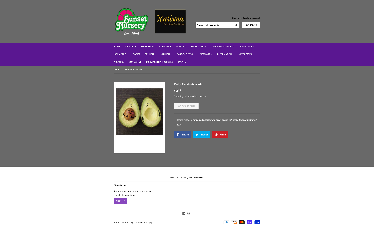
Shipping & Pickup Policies (192, 177)
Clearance (165, 46)
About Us (119, 62)
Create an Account (251, 18)
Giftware (205, 54)
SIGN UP (120, 201)
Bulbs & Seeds (198, 46)
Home (117, 46)
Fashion (149, 54)
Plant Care (246, 46)
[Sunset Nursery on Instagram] (188, 214)
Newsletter (245, 54)
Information (224, 54)
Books (136, 54)
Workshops (148, 46)
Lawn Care (120, 54)
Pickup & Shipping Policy (159, 62)
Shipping (178, 96)
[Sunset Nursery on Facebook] (183, 214)
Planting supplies (223, 46)
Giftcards (130, 46)
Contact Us (135, 62)
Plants (180, 46)
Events (182, 62)
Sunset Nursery (126, 222)
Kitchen (165, 54)
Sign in (235, 18)
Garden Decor (185, 54)
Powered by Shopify (144, 222)
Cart (253, 25)
